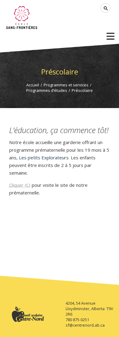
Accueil (32, 85)
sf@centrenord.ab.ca (85, 325)
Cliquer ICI (20, 185)
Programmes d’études (46, 90)
